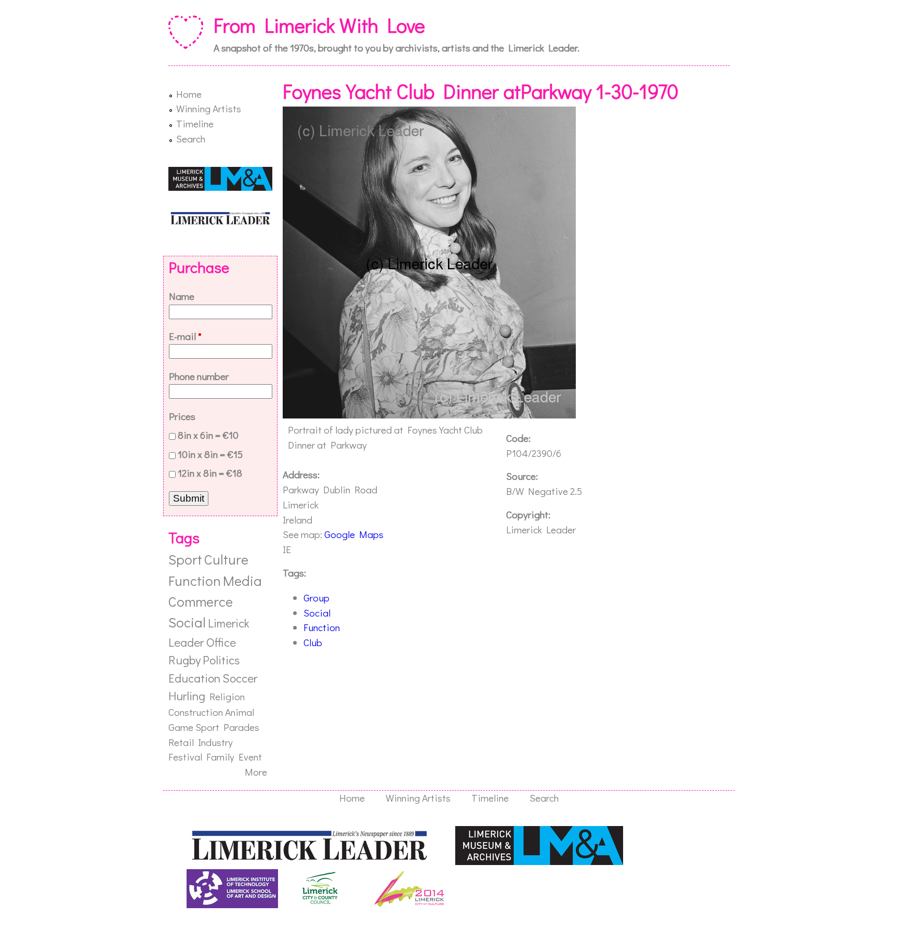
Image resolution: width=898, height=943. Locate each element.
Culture (226, 559)
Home (189, 93)
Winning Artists (208, 108)
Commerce (200, 601)
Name (181, 296)
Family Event (234, 756)
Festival (185, 756)
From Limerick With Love (319, 25)
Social (317, 612)
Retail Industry (200, 742)
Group (316, 597)
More (256, 771)
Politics (221, 659)
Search (190, 138)
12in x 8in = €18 (210, 472)
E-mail (185, 336)
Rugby (184, 659)
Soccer (239, 678)
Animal (239, 711)
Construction (195, 711)
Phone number (199, 376)
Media (242, 580)
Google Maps (354, 534)
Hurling (186, 695)
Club (312, 642)
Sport (185, 559)
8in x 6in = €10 (208, 434)
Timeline (195, 123)
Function (321, 627)
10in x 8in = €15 (210, 454)
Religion (227, 696)
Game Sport (193, 727)
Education (194, 678)
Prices (182, 416)
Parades (241, 727)
